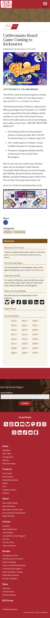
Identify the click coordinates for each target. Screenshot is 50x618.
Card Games (7, 473)
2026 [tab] (13, 320)
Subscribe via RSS (12, 275)
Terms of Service (9, 545)
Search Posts (10, 308)
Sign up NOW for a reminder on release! (21, 101)
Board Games (7, 476)
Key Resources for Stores (12, 559)
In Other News (8, 591)
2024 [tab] (34, 320)
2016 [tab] (24, 334)
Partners (6, 493)
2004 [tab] (24, 353)
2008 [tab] (13, 348)
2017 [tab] (13, 334)
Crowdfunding (19, 232)
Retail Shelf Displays (10, 575)
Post (15, 26)
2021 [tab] (34, 325)
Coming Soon (7, 457)
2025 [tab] (24, 320)
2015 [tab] (34, 334)
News (9, 26)
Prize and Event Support (12, 568)
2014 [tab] (13, 339)
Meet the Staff (8, 516)
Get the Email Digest (13, 263)
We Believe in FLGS (10, 555)
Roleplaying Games (10, 480)
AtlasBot (6, 526)
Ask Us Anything (9, 562)
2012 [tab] (34, 339)
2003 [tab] (34, 353)
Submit (25, 403)
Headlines (8, 232)
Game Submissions (9, 529)
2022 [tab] (24, 325)
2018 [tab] (34, 330)
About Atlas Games (10, 503)
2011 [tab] (13, 343)
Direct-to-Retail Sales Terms (14, 565)
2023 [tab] (13, 325)
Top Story (6, 588)
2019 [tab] (24, 330)
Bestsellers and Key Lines (12, 509)
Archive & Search (9, 595)
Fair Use (5, 539)
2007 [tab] (24, 348)
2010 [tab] (24, 343)
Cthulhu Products (9, 490)
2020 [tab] (13, 330)
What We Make (8, 506)
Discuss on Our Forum (14, 247)
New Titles (6, 453)
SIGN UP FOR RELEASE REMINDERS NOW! (22, 185)
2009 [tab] (34, 343)
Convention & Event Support (13, 536)
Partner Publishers (10, 578)
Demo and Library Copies (12, 572)
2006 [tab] (34, 348)
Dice (4, 486)
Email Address (7, 393)
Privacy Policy (8, 542)
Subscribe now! (38, 270)
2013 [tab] (24, 339)
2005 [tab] (13, 353)
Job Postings (7, 532)
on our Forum (13, 255)
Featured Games (9, 463)
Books (5, 483)
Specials (5, 460)
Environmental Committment (13, 513)
